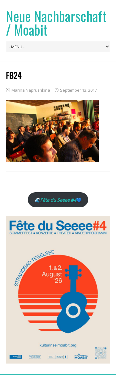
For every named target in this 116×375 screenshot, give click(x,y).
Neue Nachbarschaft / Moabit (56, 23)
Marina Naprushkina (30, 90)
